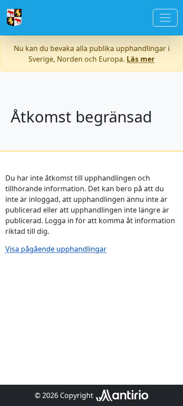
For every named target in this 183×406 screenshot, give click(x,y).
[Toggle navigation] (165, 18)
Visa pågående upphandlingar (56, 249)
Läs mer (141, 59)
